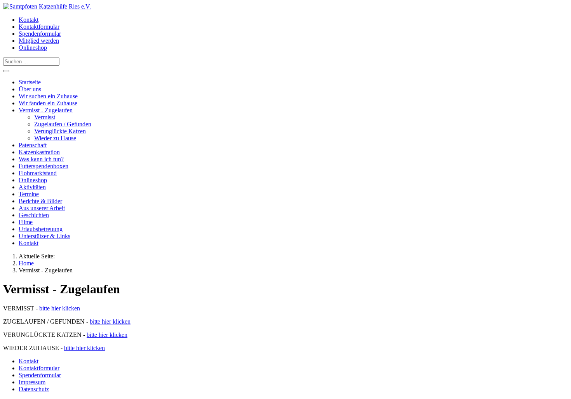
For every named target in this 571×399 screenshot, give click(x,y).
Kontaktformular (39, 26)
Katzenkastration (39, 152)
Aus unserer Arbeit (42, 208)
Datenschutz (34, 389)
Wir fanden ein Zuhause (48, 103)
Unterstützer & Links (44, 236)
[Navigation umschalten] (6, 71)
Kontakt (28, 19)
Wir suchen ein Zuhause (48, 96)
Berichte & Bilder (40, 201)
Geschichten (34, 215)
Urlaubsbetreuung (41, 229)
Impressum (32, 382)
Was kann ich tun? (41, 159)
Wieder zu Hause (55, 138)
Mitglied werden (39, 40)
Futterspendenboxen (43, 166)
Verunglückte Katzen (60, 131)
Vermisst (44, 117)
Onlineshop (33, 47)
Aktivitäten (32, 187)
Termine (29, 194)
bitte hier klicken (59, 308)
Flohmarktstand (38, 173)
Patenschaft (33, 145)
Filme (26, 222)
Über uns (30, 89)
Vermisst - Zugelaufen (46, 110)
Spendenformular (40, 33)
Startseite (30, 82)
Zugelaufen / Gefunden (62, 124)
